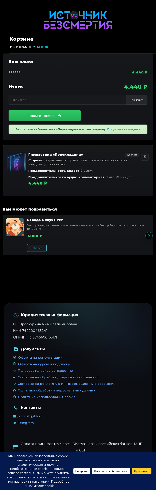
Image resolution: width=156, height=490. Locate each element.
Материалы (21, 46)
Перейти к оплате (41, 116)
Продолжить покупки (124, 129)
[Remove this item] (145, 157)
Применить (137, 99)
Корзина (43, 46)
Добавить (37, 247)
